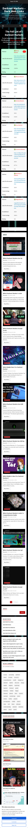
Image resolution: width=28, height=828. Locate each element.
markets (6, 696)
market (21, 693)
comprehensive (7, 680)
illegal (16, 690)
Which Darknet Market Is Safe (14, 281)
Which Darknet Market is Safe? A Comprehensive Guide (14, 501)
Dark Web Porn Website (9, 627)
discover (17, 682)
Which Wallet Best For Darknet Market (14, 355)
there (13, 704)
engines (11, 685)
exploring (17, 685)
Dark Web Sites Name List (9, 633)
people (15, 698)
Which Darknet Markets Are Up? (14, 538)
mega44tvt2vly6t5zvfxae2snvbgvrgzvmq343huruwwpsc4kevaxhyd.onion (20, 205)
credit (14, 680)
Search (5, 608)
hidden (11, 690)
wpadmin (5, 260)
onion (18, 696)
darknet (5, 682)
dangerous (20, 680)
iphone (11, 693)
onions (5, 698)
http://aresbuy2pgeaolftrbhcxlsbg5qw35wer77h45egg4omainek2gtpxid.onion (20, 131)
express (5, 688)
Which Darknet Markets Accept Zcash (14, 316)
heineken (6, 690)
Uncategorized (7, 254)
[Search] (20, 25)
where (5, 709)
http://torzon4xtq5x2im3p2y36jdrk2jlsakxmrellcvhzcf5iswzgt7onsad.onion (20, 107)
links (16, 693)
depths (11, 682)
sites (5, 704)
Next (16, 602)
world (14, 709)
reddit (13, 701)
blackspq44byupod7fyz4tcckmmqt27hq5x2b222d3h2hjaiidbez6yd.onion (20, 181)
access (5, 674)
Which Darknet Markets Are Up (14, 246)
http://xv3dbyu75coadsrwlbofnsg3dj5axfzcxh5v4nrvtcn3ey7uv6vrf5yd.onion (20, 155)
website (15, 706)
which (10, 709)
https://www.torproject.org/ (18, 40)
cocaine (10, 677)
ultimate (18, 704)
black (5, 677)
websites (21, 706)
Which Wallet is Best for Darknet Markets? (14, 464)
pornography (7, 701)
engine (5, 685)
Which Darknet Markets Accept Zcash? (14, 575)
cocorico (16, 677)
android (18, 674)
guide (16, 688)
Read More (6, 268)
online (10, 698)
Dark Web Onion (7, 624)
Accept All (14, 818)
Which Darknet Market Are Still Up (14, 429)
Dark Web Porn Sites (8, 622)
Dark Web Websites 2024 (9, 630)
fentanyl (11, 688)
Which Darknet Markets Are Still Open (14, 392)
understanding (7, 706)
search (18, 701)
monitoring (12, 696)
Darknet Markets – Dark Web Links (14, 10)
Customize (14, 821)
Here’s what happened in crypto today (13, 644)
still (9, 704)
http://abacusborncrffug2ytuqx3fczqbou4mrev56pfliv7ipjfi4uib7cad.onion (20, 82)
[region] (14, 816)
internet (5, 693)
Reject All (14, 825)
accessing (11, 674)
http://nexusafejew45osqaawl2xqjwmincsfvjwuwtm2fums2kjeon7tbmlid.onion (20, 58)
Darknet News (25, 25)
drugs (22, 682)
